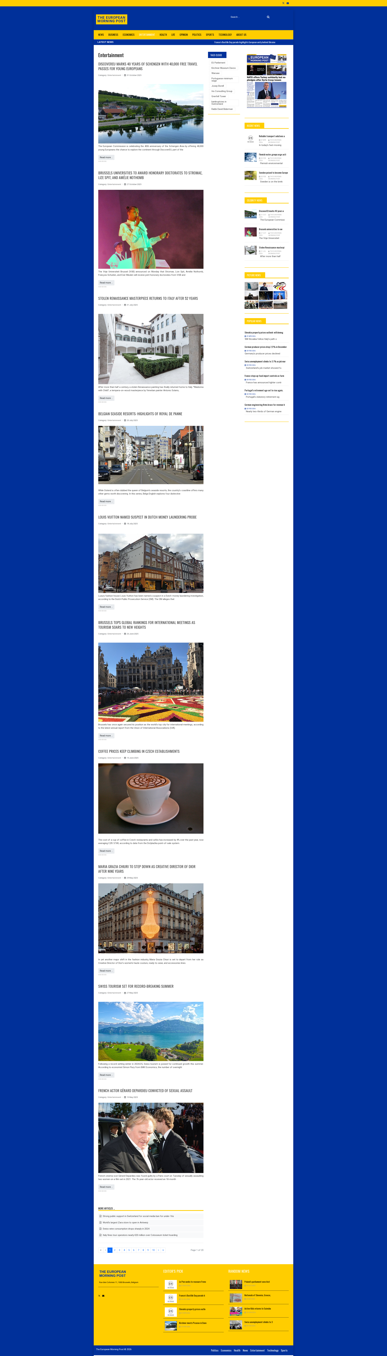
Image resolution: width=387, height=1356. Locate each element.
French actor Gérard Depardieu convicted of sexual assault (145, 1090)
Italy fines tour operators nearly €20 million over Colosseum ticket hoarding (139, 1235)
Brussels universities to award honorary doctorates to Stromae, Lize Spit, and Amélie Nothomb (150, 175)
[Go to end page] (163, 1250)
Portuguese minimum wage (222, 79)
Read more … (106, 157)
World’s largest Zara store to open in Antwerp (125, 1222)
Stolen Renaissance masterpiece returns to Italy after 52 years (148, 298)
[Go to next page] (158, 1250)
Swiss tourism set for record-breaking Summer (136, 986)
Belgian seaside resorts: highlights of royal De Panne (140, 413)
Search (269, 17)
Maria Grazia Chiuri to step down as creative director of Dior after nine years (146, 869)
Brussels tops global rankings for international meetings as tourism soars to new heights (146, 625)
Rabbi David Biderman (222, 109)
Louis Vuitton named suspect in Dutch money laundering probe (147, 517)
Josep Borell (217, 86)
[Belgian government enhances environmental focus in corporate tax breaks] (280, 295)
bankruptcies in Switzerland (218, 102)
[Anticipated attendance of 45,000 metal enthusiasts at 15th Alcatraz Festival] (266, 304)
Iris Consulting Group (221, 91)
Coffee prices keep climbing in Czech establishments (139, 751)
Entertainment (114, 75)
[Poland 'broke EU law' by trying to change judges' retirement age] (266, 295)
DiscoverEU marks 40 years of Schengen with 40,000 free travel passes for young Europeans (147, 66)
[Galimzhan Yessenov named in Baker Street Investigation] (266, 286)
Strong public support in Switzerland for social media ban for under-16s (138, 1216)
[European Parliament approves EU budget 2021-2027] (280, 304)
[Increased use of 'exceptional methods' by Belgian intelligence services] (280, 286)
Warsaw (215, 73)
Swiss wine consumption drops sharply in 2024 (125, 1228)
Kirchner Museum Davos (223, 68)
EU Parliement (218, 62)
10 (153, 1250)
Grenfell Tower (218, 96)
